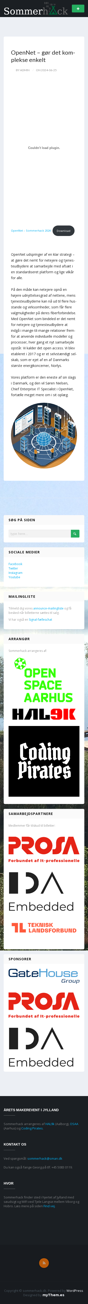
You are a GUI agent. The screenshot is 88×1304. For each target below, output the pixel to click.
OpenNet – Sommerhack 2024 (31, 231)
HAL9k (50, 1124)
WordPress (74, 1290)
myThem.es (53, 1295)
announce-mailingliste (48, 608)
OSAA (74, 1124)
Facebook (15, 564)
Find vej (49, 1206)
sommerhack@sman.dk (44, 1158)
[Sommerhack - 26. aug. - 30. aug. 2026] (36, 8)
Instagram (15, 573)
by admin (23, 70)
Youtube (14, 577)
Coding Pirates (32, 1128)
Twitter (13, 568)
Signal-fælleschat (40, 620)
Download (63, 231)
